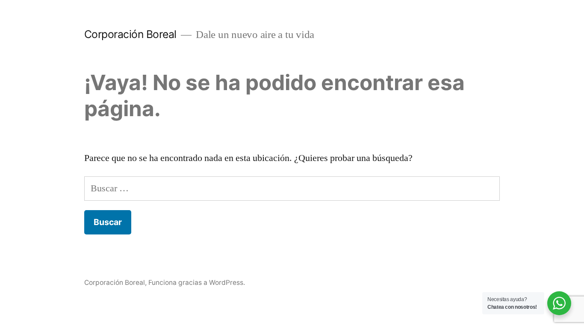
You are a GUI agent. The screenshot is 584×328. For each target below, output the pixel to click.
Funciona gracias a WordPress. (196, 282)
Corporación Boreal (130, 34)
